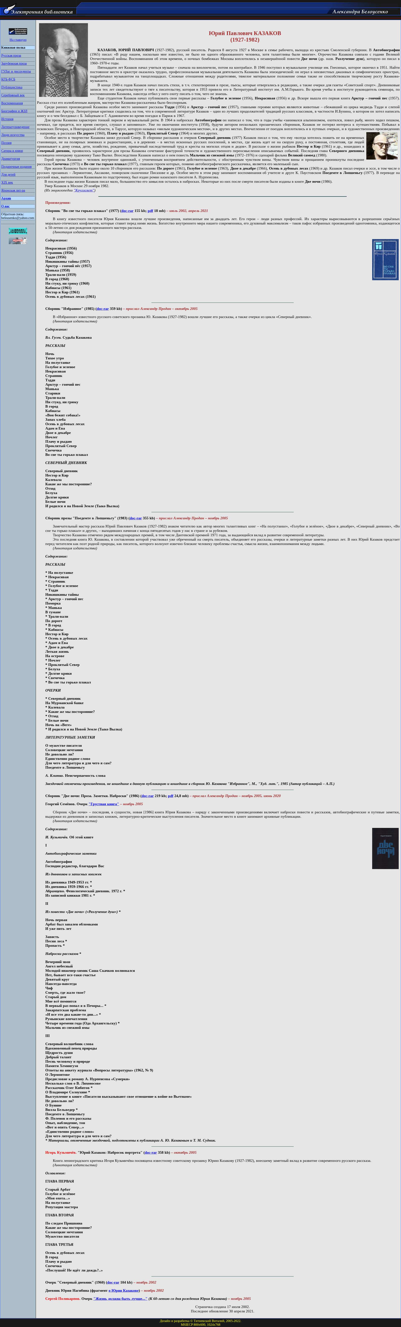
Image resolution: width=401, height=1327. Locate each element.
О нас (5, 206)
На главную (18, 40)
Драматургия (10, 158)
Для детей (8, 174)
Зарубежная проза (14, 63)
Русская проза (11, 55)
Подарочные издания (16, 166)
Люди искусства (12, 135)
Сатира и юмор (12, 150)
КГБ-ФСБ (8, 79)
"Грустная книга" (104, 804)
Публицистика (11, 87)
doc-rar (127, 211)
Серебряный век (13, 95)
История (7, 119)
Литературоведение (15, 127)
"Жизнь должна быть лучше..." (120, 1299)
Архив (6, 198)
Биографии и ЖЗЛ (14, 111)
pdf (150, 211)
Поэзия (6, 142)
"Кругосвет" (84, 190)
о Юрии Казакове (124, 1290)
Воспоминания (12, 103)
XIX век (7, 182)
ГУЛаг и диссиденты (16, 71)
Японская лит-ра (13, 190)
